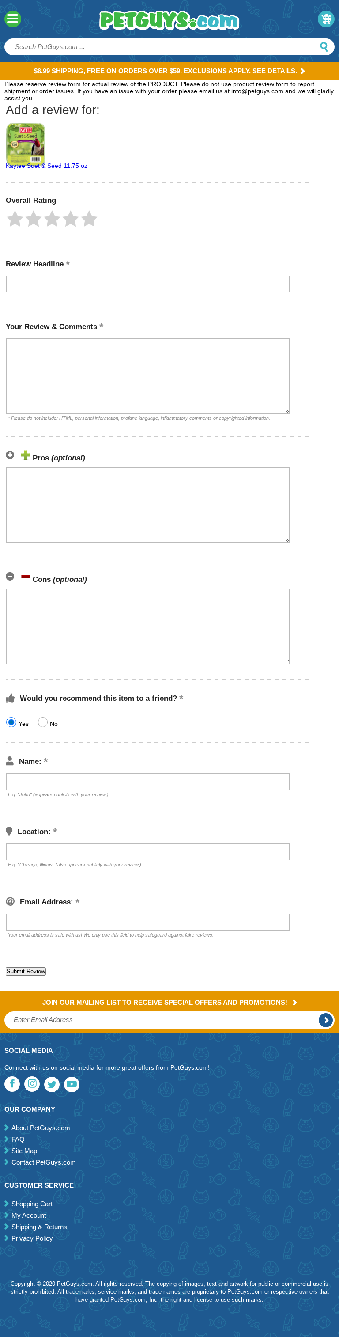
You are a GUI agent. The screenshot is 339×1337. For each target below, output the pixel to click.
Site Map (24, 1151)
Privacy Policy (32, 1238)
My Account (28, 1215)
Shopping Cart (32, 1204)
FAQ (18, 1139)
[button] (15, 219)
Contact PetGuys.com (43, 1162)
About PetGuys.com (40, 1128)
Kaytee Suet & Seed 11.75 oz (46, 165)
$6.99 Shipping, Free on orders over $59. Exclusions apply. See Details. (165, 71)
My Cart (326, 19)
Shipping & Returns (39, 1227)
